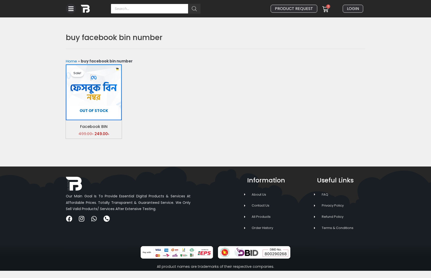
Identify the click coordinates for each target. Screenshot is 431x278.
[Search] (194, 9)
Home (71, 61)
